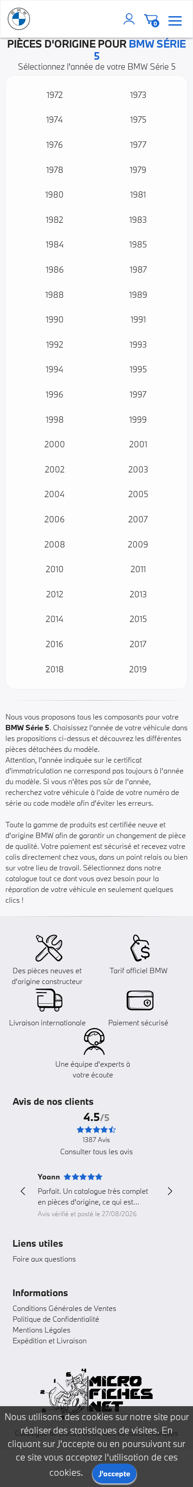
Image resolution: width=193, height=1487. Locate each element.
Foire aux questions (44, 1258)
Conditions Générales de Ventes (64, 1308)
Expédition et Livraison (50, 1340)
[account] (131, 19)
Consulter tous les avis (96, 1151)
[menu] (175, 19)
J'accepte (114, 1473)
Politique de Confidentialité (56, 1319)
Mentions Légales (41, 1329)
